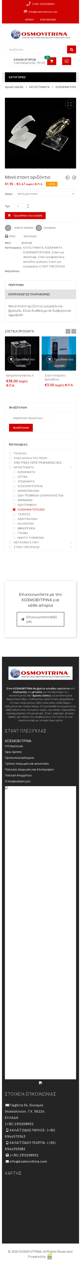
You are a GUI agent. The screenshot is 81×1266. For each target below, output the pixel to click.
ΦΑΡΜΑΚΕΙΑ (25, 500)
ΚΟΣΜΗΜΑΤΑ (53, 247)
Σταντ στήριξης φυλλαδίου (55, 377)
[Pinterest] (31, 271)
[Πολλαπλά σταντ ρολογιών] (74, 177)
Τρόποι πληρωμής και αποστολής (27, 763)
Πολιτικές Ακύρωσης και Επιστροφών (29, 769)
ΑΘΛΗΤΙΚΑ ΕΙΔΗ (27, 519)
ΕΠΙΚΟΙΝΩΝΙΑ (48, 19)
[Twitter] (24, 271)
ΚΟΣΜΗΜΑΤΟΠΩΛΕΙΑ (36, 252)
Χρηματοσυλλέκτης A (20, 375)
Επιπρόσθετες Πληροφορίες (29, 294)
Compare (49, 227)
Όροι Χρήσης (13, 752)
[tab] (40, 285)
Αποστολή (30, 236)
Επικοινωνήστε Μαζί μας (42, 619)
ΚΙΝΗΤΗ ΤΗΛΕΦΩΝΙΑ (31, 537)
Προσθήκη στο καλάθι (28, 215)
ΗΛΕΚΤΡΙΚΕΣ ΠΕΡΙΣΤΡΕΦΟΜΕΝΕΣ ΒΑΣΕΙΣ (39, 462)
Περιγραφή (16, 285)
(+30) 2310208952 (43, 4)
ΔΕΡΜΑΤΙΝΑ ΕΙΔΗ (28, 491)
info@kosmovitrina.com (43, 11)
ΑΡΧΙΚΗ (29, 19)
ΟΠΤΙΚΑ (23, 476)
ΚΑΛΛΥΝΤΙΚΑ (26, 523)
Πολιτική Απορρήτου (18, 775)
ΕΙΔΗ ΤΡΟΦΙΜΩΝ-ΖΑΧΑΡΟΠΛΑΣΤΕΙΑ (41, 495)
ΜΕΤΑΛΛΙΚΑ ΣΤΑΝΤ (26, 542)
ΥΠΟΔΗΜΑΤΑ (26, 481)
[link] (50, 1256)
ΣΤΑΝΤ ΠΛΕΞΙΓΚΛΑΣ (52, 266)
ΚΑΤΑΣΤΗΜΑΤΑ (39, 87)
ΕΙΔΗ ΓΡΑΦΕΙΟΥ (27, 505)
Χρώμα (8, 193)
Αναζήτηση (21, 427)
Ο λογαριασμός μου (17, 781)
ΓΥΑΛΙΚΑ (23, 533)
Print (12, 236)
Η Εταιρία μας (14, 746)
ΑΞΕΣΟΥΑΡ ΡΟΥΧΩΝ (30, 486)
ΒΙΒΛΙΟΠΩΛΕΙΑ (26, 528)
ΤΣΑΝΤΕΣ (24, 514)
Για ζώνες (20, 453)
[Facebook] (27, 271)
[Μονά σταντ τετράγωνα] (68, 177)
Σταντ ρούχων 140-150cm (30, 458)
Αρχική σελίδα (14, 87)
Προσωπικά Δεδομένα (19, 758)
